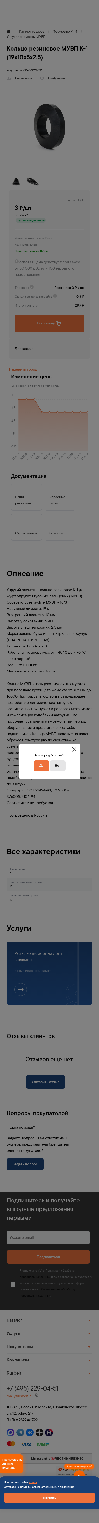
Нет (58, 766)
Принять (49, 1498)
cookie (33, 1482)
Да (41, 766)
